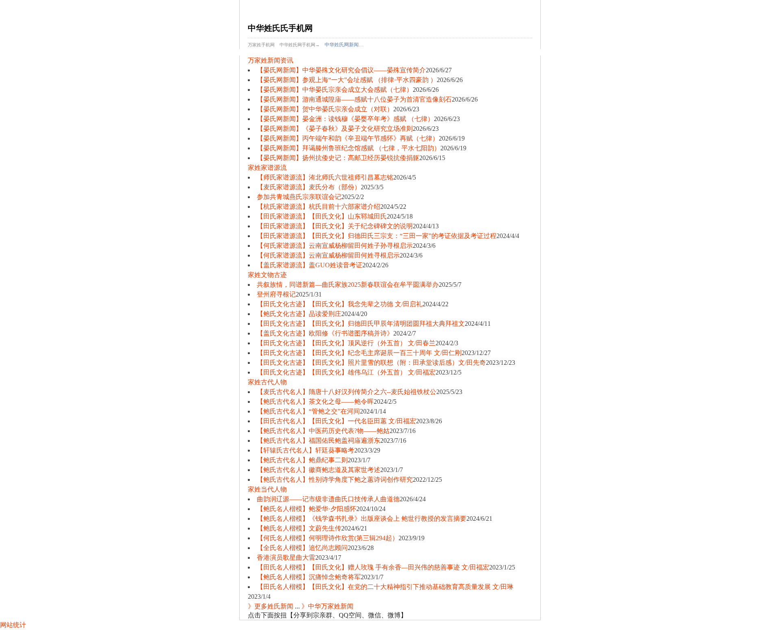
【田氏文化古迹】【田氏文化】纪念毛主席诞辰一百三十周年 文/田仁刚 (359, 352)
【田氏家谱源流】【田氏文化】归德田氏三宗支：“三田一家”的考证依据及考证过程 (376, 235)
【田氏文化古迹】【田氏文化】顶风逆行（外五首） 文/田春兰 (346, 343)
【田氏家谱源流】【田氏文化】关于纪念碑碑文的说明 (335, 226)
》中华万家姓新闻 (327, 606)
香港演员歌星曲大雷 (286, 557)
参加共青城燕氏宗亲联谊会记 (299, 196)
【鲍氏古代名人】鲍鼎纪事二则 (302, 460)
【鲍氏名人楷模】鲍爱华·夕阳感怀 (306, 508)
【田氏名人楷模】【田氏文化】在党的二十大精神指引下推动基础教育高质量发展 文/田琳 (385, 586)
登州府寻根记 (276, 294)
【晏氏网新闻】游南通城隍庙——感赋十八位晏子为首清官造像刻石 (354, 99)
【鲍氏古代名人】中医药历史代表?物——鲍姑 (323, 430)
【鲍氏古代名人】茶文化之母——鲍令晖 (315, 401)
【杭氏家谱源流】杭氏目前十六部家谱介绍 (318, 206)
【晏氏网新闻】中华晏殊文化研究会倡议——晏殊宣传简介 (341, 70)
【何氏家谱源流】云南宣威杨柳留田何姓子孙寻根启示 (335, 245)
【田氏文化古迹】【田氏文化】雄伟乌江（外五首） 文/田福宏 (346, 372)
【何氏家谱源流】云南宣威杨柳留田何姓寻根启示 (328, 255)
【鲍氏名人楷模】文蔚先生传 (299, 528)
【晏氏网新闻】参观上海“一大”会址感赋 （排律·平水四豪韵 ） (347, 79)
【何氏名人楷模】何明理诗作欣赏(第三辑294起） (328, 538)
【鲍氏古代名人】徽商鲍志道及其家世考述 (318, 469)
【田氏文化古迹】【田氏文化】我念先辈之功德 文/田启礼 (339, 304)
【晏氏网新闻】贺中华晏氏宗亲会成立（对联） (325, 109)
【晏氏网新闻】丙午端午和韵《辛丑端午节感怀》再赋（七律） (348, 138)
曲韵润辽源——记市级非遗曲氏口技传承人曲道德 (328, 499)
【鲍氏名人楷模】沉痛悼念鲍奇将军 (309, 577)
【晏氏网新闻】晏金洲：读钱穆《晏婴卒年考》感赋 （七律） (345, 118)
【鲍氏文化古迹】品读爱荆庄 (299, 313)
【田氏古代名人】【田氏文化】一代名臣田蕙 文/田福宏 (336, 421)
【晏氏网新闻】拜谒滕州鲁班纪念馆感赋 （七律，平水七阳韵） (348, 148)
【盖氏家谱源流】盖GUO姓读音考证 (309, 265)
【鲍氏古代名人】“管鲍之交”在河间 (308, 411)
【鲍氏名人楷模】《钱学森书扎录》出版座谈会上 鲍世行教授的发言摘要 (361, 518)
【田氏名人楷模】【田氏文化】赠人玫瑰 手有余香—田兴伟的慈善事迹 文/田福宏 (373, 567)
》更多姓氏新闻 (270, 606)
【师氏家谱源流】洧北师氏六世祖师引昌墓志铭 (325, 177)
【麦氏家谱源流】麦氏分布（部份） (309, 187)
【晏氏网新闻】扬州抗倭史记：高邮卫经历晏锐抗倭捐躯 (338, 157)
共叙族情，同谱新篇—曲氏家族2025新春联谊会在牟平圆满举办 (348, 284)
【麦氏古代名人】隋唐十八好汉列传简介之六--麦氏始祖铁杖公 (346, 391)
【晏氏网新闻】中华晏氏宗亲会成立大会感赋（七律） (335, 89)
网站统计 (13, 624)
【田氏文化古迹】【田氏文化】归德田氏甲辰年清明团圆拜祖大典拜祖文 (361, 323)
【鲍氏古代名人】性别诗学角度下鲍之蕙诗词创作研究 (335, 479)
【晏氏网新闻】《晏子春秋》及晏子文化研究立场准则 (335, 128)
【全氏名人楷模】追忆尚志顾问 (302, 547)
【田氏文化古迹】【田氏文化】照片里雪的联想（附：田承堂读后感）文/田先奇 (371, 362)
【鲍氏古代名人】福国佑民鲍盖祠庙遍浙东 (318, 440)
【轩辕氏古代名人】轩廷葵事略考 (305, 450)
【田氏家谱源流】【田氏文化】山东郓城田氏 (322, 216)
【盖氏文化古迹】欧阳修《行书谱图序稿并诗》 (325, 333)
